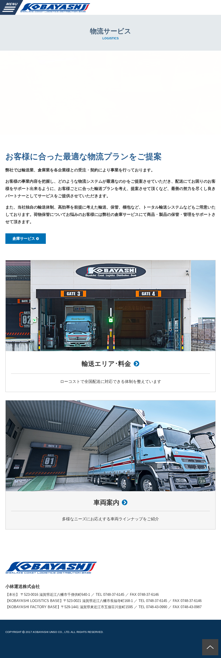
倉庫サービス (23, 238)
